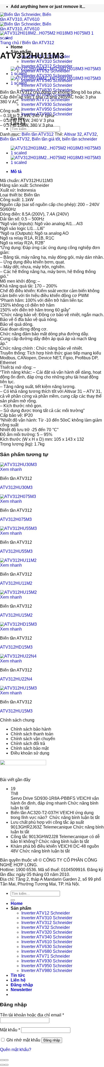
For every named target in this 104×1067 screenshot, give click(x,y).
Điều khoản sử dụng (30, 753)
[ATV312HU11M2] (57, 83)
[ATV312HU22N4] (18, 656)
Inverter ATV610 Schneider (46, 942)
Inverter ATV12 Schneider (45, 913)
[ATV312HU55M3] (18, 528)
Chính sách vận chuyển (33, 738)
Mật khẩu (10, 1030)
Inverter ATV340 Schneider (46, 937)
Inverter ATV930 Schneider (46, 104)
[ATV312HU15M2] (18, 592)
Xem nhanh (11, 469)
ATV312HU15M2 (16, 615)
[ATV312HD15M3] (18, 624)
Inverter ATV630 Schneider (46, 946)
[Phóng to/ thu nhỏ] (6, 1060)
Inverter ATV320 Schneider (46, 932)
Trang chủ (9, 42)
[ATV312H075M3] (18, 496)
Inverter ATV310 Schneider (46, 61)
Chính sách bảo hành (31, 729)
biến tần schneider (79, 139)
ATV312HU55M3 (16, 551)
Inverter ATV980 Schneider (46, 970)
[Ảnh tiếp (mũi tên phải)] (6, 1065)
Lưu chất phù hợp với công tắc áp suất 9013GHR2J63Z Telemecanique (47, 824)
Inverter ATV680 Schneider (46, 951)
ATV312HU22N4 (16, 679)
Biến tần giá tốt (46, 139)
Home (17, 47)
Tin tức (18, 975)
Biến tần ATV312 (38, 42)
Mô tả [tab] (16, 171)
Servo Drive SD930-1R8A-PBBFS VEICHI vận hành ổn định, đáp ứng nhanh (55, 800)
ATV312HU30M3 (16, 487)
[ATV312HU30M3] (18, 464)
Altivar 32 (73, 134)
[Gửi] (13, 900)
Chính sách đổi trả (28, 743)
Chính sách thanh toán (32, 734)
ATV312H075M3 (16, 519)
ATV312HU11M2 (16, 583)
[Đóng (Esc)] (2, 1060)
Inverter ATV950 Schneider (46, 109)
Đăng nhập (51, 1040)
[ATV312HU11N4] (57, 73)
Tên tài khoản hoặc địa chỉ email (32, 1015)
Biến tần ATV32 (15, 139)
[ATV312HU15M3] (18, 688)
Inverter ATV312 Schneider (46, 66)
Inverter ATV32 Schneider (45, 927)
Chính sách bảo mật (30, 748)
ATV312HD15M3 (16, 647)
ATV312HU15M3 (16, 711)
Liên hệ (18, 980)
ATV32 (90, 134)
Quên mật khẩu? (15, 1049)
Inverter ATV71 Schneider (45, 99)
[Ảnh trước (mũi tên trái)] (2, 1065)
